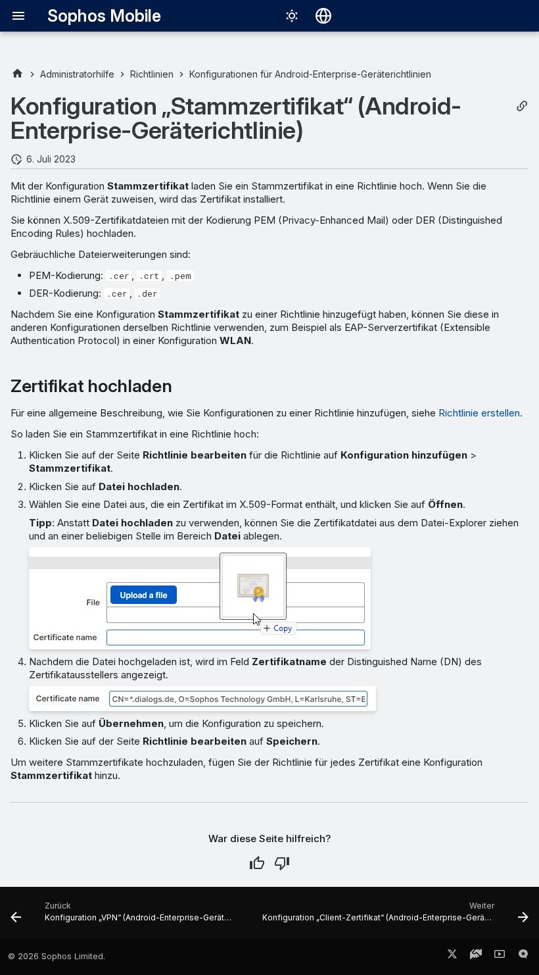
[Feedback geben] (523, 956)
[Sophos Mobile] (17, 74)
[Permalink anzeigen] (521, 106)
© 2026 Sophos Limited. (56, 956)
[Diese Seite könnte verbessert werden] (282, 863)
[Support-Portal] (475, 956)
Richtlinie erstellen (479, 413)
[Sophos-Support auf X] (452, 956)
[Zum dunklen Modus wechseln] (292, 16)
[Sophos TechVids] (499, 956)
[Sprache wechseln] (323, 16)
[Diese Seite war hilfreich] (257, 863)
